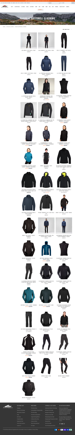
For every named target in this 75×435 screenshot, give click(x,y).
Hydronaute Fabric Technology (51, 408)
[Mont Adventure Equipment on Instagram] (64, 424)
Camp (36, 6)
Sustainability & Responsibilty (36, 410)
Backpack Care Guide (49, 410)
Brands (67, 6)
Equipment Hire (20, 421)
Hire (16, 2)
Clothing (23, 6)
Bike (50, 6)
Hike (39, 6)
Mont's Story (23, 2)
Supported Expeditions (35, 416)
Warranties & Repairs (21, 412)
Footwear (32, 6)
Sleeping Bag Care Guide (49, 416)
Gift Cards (13, 2)
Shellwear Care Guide (49, 414)
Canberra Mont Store (35, 419)
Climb (43, 6)
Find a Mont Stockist (21, 423)
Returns (8, 2)
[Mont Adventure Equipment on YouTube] (62, 424)
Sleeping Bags (17, 6)
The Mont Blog (34, 412)
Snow (47, 6)
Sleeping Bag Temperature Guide (51, 419)
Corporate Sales (20, 419)
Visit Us (19, 2)
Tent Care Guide (48, 423)
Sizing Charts (47, 421)
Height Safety (62, 6)
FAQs (18, 414)
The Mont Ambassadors (35, 414)
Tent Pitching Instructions (50, 425)
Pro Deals (33, 425)
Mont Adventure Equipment (11, 429)
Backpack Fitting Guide (49, 412)
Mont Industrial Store (35, 423)
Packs (27, 6)
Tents (12, 6)
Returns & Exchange (21, 410)
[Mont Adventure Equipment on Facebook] (60, 424)
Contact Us (19, 425)
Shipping (18, 408)
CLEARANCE (40, 9)
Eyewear (56, 6)
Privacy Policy (35, 429)
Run (53, 6)
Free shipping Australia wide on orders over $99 (37, 0)
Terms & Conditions (28, 429)
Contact (28, 2)
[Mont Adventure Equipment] (4, 6)
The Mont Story (34, 408)
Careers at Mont (34, 421)
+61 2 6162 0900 (4, 2)
